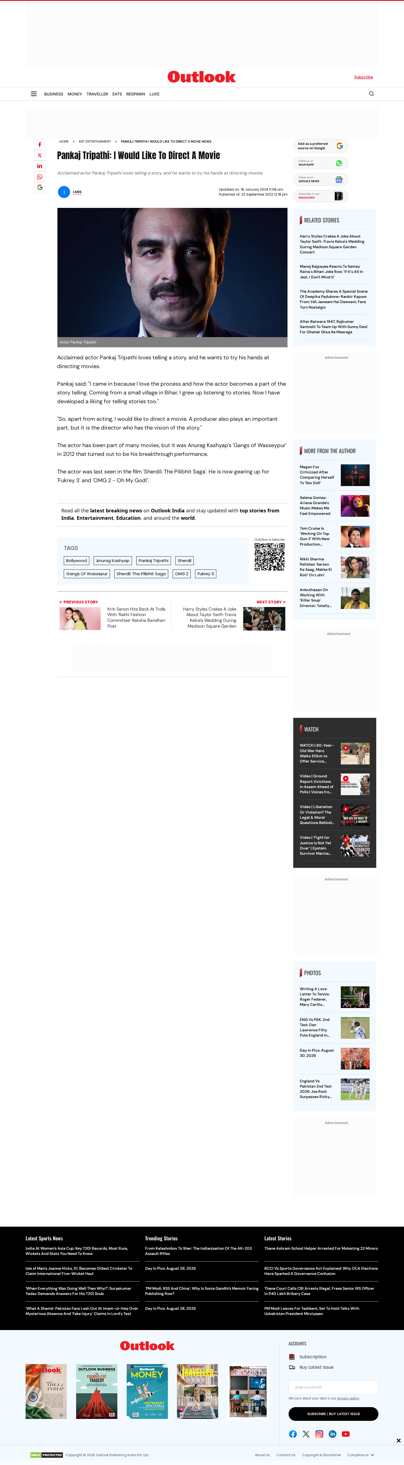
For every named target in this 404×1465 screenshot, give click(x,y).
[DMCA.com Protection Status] (46, 1455)
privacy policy (348, 1398)
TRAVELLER (97, 94)
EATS (117, 94)
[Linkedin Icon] (332, 1434)
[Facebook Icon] (293, 1434)
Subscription (313, 1357)
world (188, 518)
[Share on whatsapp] (40, 176)
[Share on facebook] (40, 144)
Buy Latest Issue (317, 1367)
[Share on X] (40, 155)
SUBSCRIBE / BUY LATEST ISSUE (333, 1414)
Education (128, 518)
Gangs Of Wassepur (86, 574)
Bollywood (76, 560)
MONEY (75, 94)
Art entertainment (95, 141)
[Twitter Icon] (306, 1434)
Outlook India (168, 510)
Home (64, 141)
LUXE (154, 94)
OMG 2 (181, 574)
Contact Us (285, 1455)
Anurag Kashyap (112, 560)
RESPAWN (135, 94)
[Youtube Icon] (345, 1434)
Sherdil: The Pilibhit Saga (141, 574)
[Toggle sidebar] (34, 94)
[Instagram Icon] (319, 1434)
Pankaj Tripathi (153, 560)
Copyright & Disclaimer (321, 1455)
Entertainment (95, 518)
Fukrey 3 (206, 574)
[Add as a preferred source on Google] (40, 187)
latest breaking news (116, 510)
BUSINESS (53, 94)
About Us (262, 1455)
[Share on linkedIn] (40, 166)
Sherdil (184, 560)
